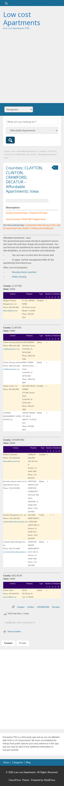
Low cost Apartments (21, 18)
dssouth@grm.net (9, 597)
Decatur (56, 607)
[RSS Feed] (6, 2)
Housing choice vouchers (24, 272)
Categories (17, 762)
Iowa (13, 151)
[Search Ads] (10, 140)
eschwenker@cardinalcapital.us (14, 552)
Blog (28, 762)
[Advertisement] (32, 65)
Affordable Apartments (26, 151)
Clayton (21, 607)
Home (6, 151)
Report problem (14, 631)
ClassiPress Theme (19, 780)
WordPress (49, 780)
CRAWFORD (43, 607)
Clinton (30, 607)
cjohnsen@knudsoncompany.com (15, 522)
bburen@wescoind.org (11, 461)
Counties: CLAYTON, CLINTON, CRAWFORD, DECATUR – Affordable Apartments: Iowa (24, 179)
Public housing (19, 277)
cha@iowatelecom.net (11, 349)
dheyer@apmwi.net (10, 311)
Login (56, 3)
